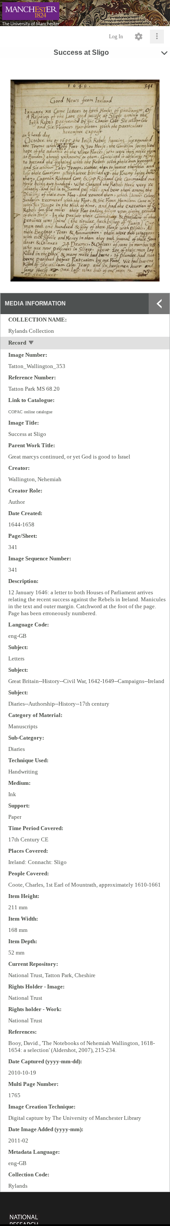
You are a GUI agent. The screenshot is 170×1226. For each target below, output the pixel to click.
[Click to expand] (157, 37)
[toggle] (31, 343)
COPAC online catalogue (30, 411)
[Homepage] (85, 13)
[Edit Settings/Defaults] (138, 36)
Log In (116, 36)
